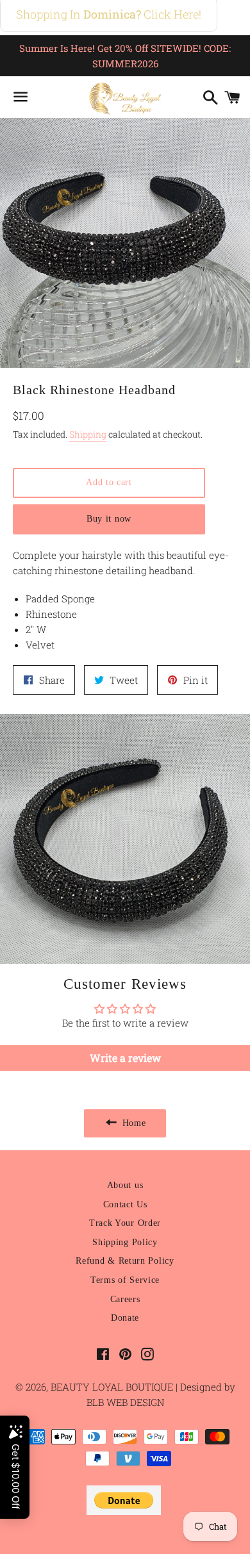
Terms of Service (125, 1280)
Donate (125, 1318)
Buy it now (109, 519)
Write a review (125, 1057)
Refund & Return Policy (125, 1261)
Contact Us (125, 1204)
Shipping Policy (125, 1242)
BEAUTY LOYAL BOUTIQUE (113, 1386)
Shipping (87, 434)
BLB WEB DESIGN (125, 1402)
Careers (125, 1299)
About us (125, 1185)
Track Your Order (125, 1223)
